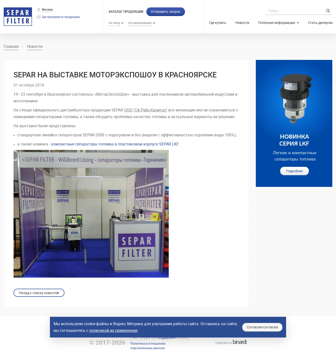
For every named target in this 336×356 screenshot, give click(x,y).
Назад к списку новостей (39, 292)
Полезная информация (277, 22)
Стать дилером (320, 22)
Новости (242, 22)
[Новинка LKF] (294, 123)
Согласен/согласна (262, 327)
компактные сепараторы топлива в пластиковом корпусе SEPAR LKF (114, 144)
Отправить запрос (166, 11)
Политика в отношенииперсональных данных (148, 345)
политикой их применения (113, 330)
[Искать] (328, 11)
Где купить (217, 22)
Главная (11, 46)
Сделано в (229, 342)
